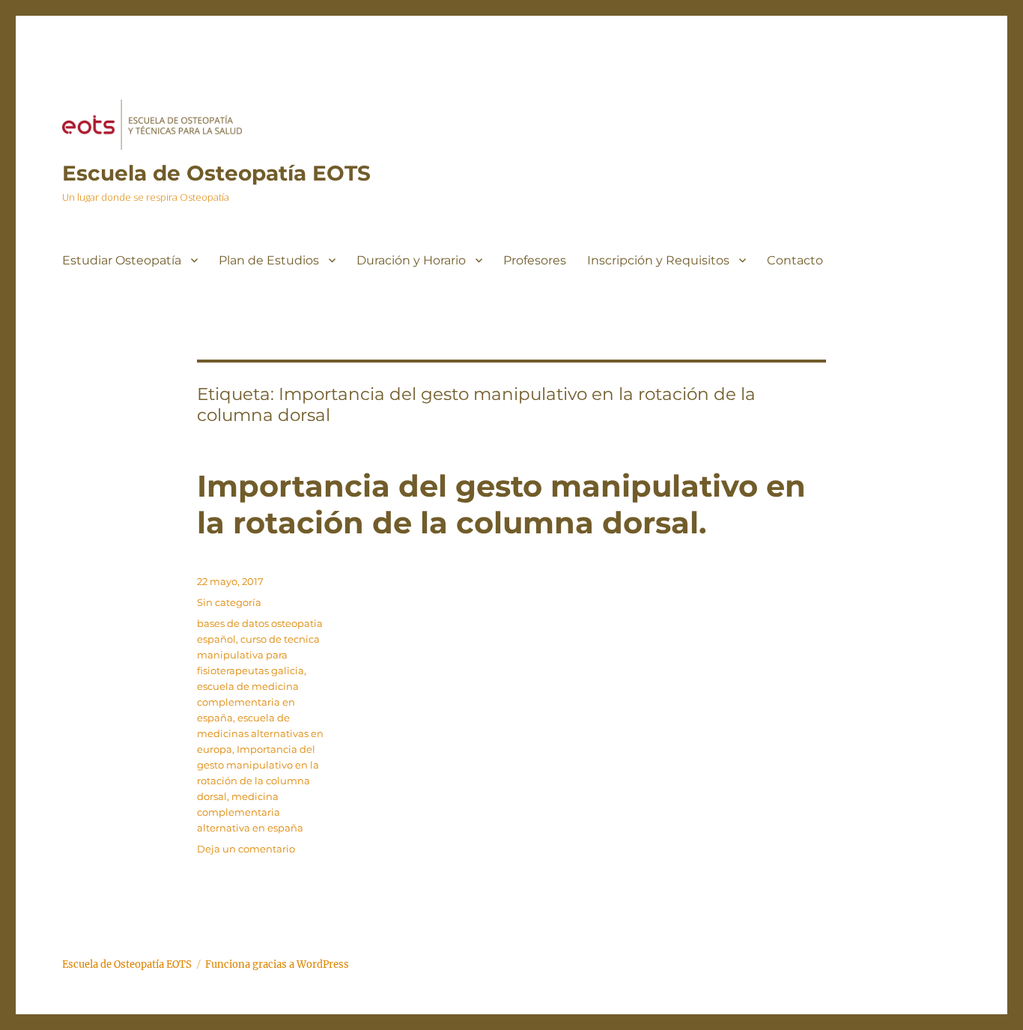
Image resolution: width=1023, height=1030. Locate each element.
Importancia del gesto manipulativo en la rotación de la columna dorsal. (501, 504)
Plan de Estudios (269, 260)
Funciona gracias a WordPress (277, 964)
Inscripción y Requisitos (658, 260)
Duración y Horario (411, 260)
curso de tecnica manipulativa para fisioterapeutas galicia (258, 654)
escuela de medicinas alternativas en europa (260, 733)
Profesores (534, 260)
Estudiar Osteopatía (121, 260)
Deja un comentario (246, 849)
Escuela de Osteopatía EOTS (216, 173)
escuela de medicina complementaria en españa (248, 702)
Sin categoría (229, 602)
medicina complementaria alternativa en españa (250, 812)
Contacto (795, 260)
